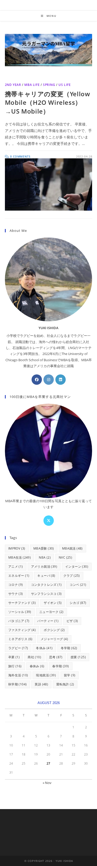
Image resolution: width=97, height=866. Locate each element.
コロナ (15, 584)
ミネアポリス (20, 639)
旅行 (15, 666)
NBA (45, 557)
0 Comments (20, 156)
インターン (76, 566)
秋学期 (17, 684)
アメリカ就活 (44, 566)
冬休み (44, 648)
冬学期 (69, 648)
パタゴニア (18, 621)
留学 (69, 675)
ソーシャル (19, 612)
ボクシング (54, 630)
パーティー (47, 621)
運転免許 (65, 684)
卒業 (14, 657)
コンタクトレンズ (46, 584)
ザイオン (53, 603)
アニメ (15, 566)
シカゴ (78, 603)
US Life (64, 85)
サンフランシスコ (46, 593)
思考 (56, 657)
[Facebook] (37, 379)
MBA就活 (72, 548)
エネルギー (18, 575)
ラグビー (18, 648)
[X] (48, 520)
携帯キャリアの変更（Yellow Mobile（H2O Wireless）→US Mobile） (47, 102)
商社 (34, 657)
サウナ (15, 593)
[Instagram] (48, 379)
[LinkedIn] (60, 379)
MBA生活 (19, 557)
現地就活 (46, 675)
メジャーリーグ (54, 639)
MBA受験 (43, 548)
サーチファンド (22, 603)
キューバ (46, 575)
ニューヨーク (51, 612)
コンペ (78, 584)
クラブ (71, 575)
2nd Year (13, 85)
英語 (41, 684)
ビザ (72, 621)
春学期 (60, 666)
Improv (16, 548)
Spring (49, 85)
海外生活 (18, 675)
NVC (65, 557)
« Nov (47, 782)
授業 (78, 657)
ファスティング (22, 630)
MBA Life (32, 85)
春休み (37, 666)
